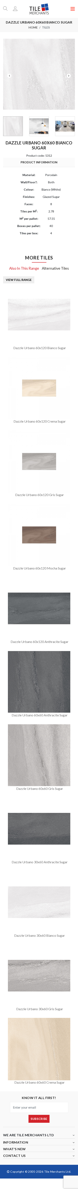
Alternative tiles (55, 268)
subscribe (39, 1118)
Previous (9, 76)
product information (39, 162)
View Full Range (19, 280)
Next (69, 76)
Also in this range (24, 268)
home (33, 27)
